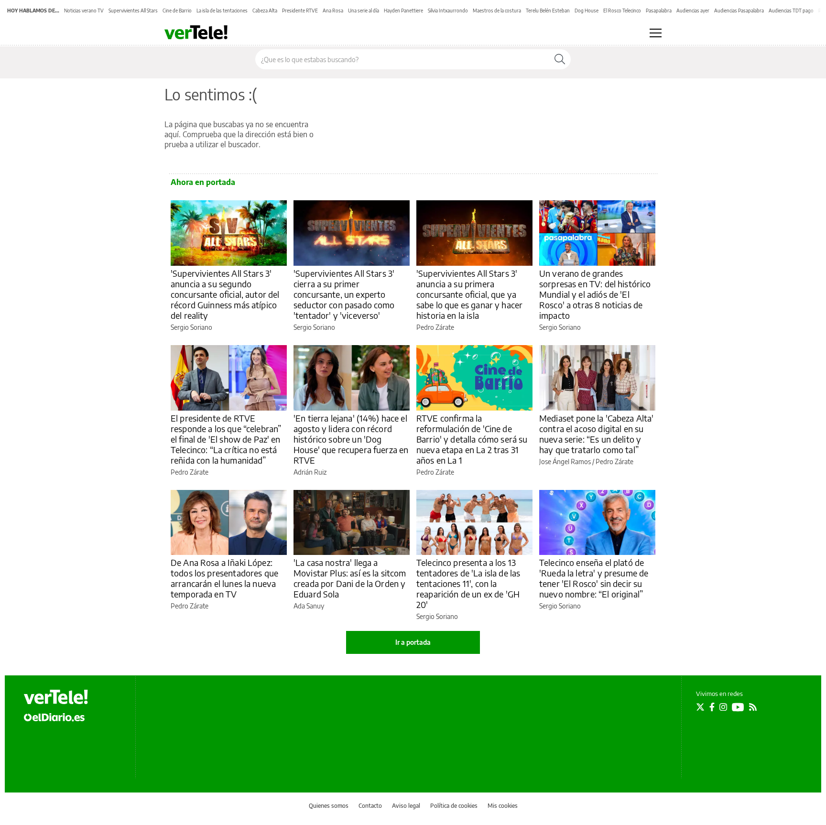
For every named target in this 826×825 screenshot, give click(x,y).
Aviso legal (406, 805)
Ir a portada (413, 642)
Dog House (586, 10)
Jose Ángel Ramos (565, 461)
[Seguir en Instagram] (723, 707)
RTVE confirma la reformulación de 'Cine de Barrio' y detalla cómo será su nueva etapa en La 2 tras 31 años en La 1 (472, 439)
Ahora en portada (203, 182)
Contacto (370, 805)
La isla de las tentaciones (222, 10)
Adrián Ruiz (309, 472)
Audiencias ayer (692, 10)
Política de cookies (454, 805)
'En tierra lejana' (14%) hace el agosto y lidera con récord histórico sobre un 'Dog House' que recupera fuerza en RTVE (350, 439)
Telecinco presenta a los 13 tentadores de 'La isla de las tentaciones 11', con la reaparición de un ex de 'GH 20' (468, 583)
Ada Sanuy (308, 606)
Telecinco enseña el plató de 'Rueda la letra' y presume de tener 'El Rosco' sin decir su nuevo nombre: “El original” (593, 578)
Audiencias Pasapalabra (739, 10)
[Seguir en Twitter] (700, 707)
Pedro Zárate (435, 327)
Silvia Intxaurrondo (448, 10)
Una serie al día (363, 10)
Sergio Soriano (191, 327)
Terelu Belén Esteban (548, 10)
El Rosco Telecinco (622, 10)
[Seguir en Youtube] (738, 707)
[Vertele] (56, 697)
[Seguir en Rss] (753, 707)
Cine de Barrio (177, 10)
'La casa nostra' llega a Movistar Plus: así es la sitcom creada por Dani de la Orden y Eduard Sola (349, 578)
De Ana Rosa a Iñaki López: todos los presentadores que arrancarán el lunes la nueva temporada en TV (224, 578)
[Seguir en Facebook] (712, 707)
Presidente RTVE (300, 10)
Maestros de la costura (497, 10)
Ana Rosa (333, 10)
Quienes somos (328, 805)
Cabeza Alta (264, 10)
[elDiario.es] (54, 717)
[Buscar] (560, 59)
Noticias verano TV (84, 10)
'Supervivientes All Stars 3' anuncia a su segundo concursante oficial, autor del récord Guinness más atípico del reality (225, 294)
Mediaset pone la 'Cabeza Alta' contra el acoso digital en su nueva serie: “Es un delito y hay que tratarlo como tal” (596, 433)
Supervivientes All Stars (133, 10)
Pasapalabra (659, 10)
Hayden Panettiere (403, 10)
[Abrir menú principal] (656, 33)
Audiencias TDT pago (791, 10)
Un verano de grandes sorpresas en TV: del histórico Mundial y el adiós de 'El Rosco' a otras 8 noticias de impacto (595, 294)
